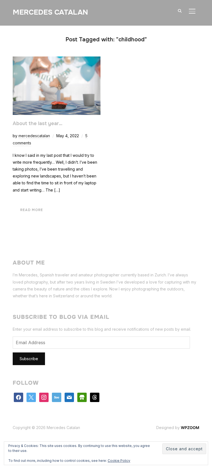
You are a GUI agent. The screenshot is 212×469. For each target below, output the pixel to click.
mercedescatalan (34, 135)
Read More (31, 210)
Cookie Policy (119, 461)
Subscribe (29, 358)
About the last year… (37, 123)
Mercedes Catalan (50, 12)
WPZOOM (190, 427)
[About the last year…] (56, 60)
